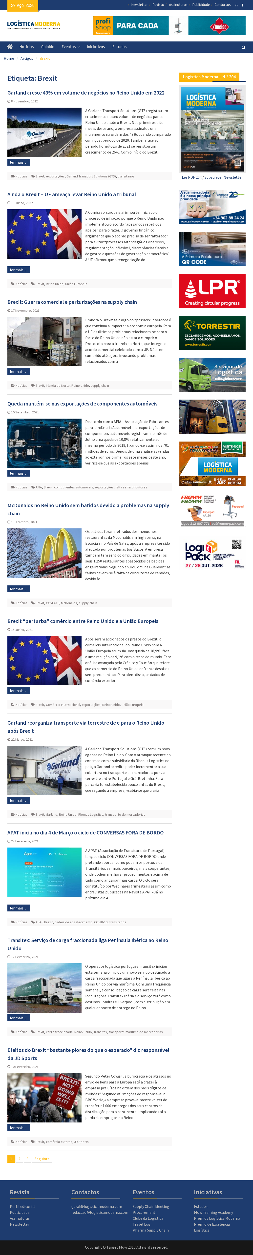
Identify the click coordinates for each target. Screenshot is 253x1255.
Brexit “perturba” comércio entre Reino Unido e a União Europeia (83, 621)
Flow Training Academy (213, 1212)
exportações (55, 176)
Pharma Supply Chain (151, 1230)
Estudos (119, 47)
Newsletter (139, 4)
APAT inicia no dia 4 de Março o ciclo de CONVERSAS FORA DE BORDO (85, 832)
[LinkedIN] (236, 4)
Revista (158, 4)
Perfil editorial (22, 1206)
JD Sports (81, 1141)
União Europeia (76, 284)
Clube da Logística (148, 1218)
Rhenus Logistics (90, 814)
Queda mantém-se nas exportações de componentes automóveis (82, 403)
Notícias (27, 47)
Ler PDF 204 (192, 177)
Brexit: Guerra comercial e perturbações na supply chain (72, 301)
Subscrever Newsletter (224, 177)
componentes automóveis (73, 487)
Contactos (223, 4)
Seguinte (42, 1158)
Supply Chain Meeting (151, 1206)
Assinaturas (178, 4)
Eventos (69, 47)
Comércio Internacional (63, 704)
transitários (126, 176)
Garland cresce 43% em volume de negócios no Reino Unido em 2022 (86, 92)
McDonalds (69, 603)
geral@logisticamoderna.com (96, 1206)
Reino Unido (54, 284)
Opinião (47, 47)
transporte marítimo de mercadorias (136, 1032)
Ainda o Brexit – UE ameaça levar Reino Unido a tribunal (71, 194)
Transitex (100, 1032)
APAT (39, 922)
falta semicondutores (131, 487)
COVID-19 (52, 603)
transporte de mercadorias (125, 814)
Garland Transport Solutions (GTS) (91, 176)
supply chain (100, 385)
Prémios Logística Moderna (217, 1218)
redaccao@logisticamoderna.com (99, 1212)
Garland (51, 814)
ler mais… (18, 162)
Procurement (144, 1212)
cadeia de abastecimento (73, 922)
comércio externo (59, 1141)
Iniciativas (96, 47)
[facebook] (242, 4)
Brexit (40, 176)
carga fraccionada (59, 1032)
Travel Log (141, 1224)
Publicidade (201, 4)
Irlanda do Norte (58, 385)
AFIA (39, 487)
